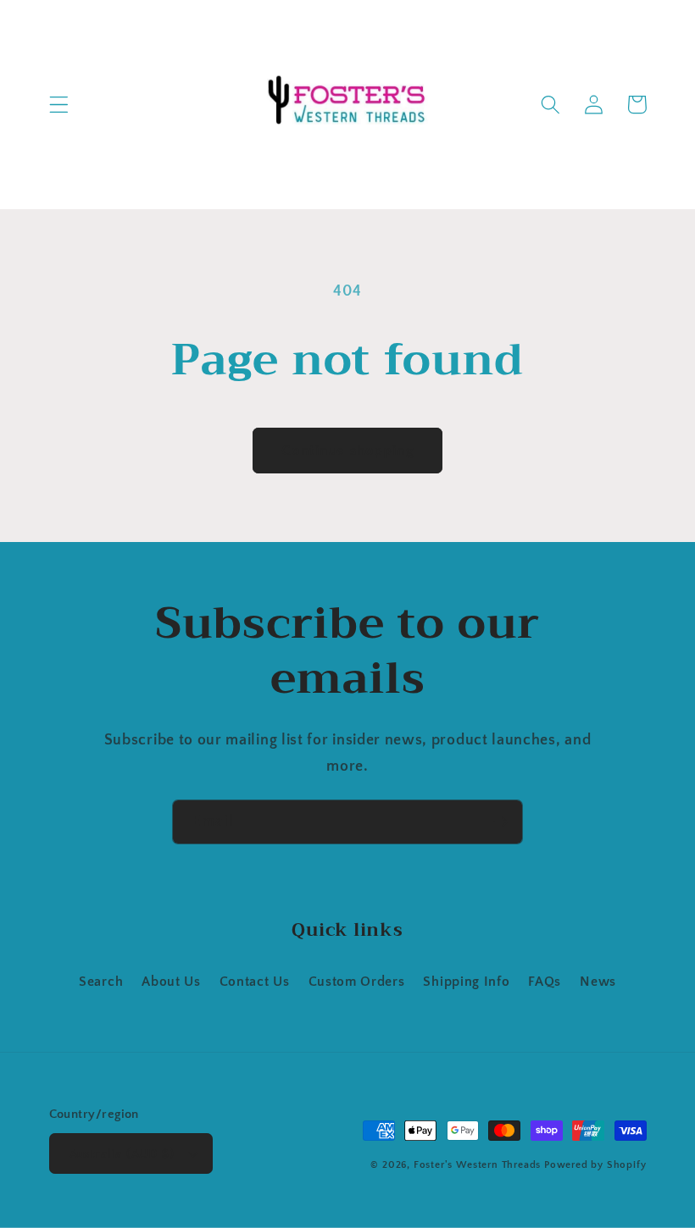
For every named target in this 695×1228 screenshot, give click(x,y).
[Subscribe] (500, 822)
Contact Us (255, 981)
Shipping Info (466, 981)
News (598, 981)
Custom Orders (357, 981)
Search (101, 981)
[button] (59, 104)
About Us (171, 981)
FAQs (544, 981)
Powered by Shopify (595, 1164)
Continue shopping (347, 450)
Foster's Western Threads (477, 1164)
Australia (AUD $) (122, 1154)
